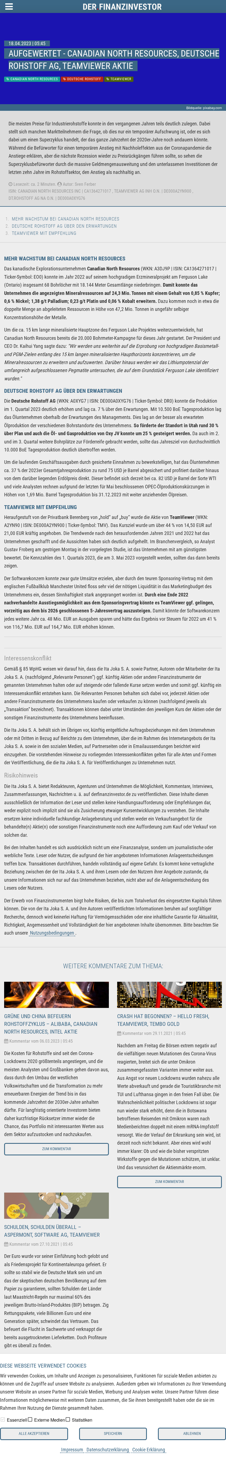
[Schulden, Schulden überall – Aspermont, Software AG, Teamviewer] (56, 1205)
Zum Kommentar (56, 1149)
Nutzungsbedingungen (52, 933)
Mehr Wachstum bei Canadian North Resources (65, 219)
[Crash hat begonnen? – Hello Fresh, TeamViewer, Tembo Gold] (169, 994)
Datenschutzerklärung (108, 1449)
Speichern (113, 1433)
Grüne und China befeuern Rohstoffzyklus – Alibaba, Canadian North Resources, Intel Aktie (50, 1024)
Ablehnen (192, 1433)
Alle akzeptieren (34, 1433)
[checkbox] (3, 1419)
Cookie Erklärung (148, 1449)
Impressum (72, 1449)
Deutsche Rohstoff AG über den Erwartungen (64, 226)
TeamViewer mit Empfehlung (44, 233)
